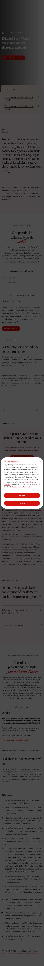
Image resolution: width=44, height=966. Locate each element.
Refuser (22, 503)
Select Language (12, 461)
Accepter (22, 496)
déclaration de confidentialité (20, 487)
